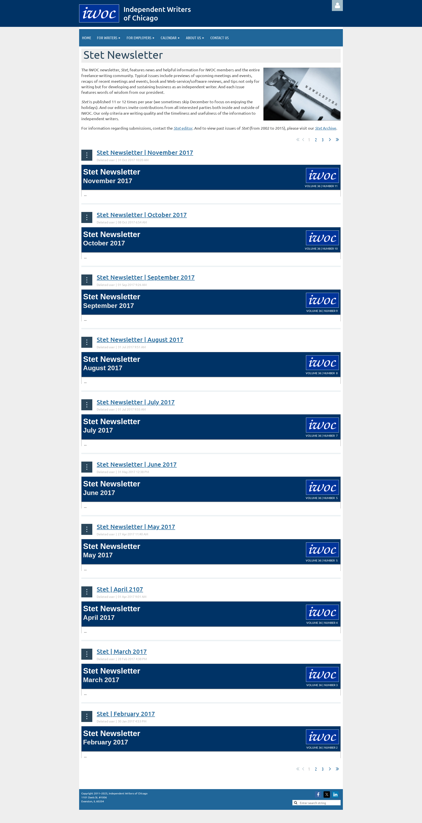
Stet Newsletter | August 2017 (140, 339)
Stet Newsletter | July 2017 (136, 402)
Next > (330, 139)
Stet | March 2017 (122, 651)
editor (183, 128)
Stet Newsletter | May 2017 (136, 526)
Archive (325, 128)
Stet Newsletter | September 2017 (146, 277)
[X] (327, 794)
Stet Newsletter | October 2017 (142, 214)
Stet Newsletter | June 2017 (137, 464)
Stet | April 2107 (120, 589)
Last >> (337, 139)
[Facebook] (318, 794)
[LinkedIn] (335, 794)
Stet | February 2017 (126, 713)
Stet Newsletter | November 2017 (145, 152)
